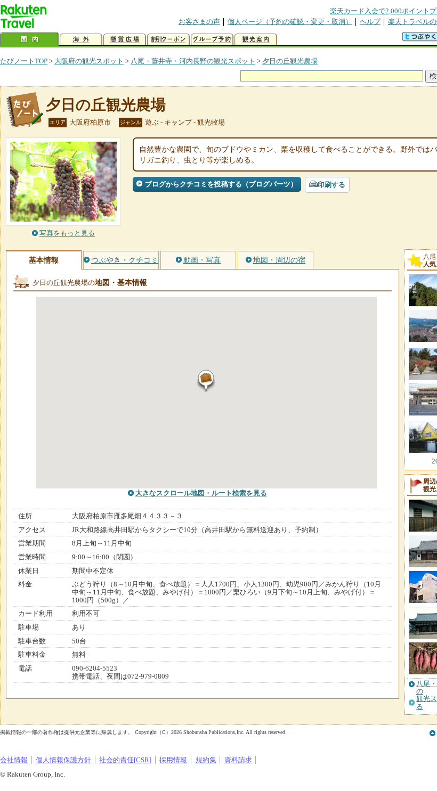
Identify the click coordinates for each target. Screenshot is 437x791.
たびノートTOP (23, 61)
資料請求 (238, 760)
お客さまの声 (199, 22)
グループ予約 (212, 39)
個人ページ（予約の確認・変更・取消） (290, 22)
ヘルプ (370, 22)
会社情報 (14, 760)
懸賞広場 (124, 39)
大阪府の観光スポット (89, 61)
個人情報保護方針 (63, 760)
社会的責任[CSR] (125, 760)
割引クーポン (168, 39)
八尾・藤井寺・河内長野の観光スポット (193, 61)
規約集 (206, 760)
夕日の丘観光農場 (290, 61)
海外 (81, 39)
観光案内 (255, 39)
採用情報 (173, 760)
